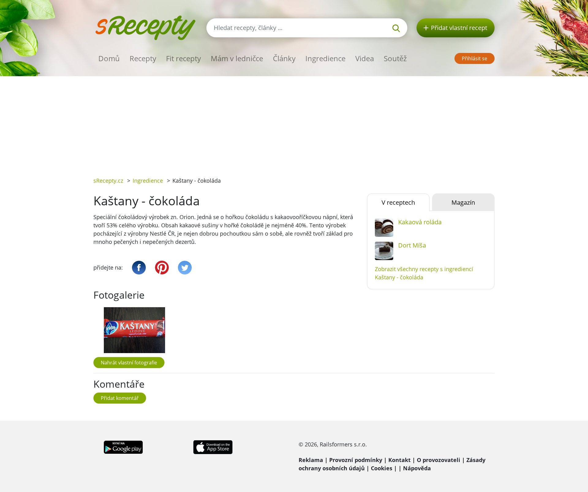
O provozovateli (438, 460)
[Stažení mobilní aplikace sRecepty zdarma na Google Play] (123, 446)
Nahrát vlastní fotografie (129, 362)
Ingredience (325, 58)
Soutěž (395, 58)
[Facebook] (139, 267)
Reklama (311, 460)
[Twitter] (185, 267)
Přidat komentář (120, 398)
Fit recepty (183, 58)
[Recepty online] (145, 27)
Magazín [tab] (463, 202)
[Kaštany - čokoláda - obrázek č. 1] (134, 330)
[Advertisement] (294, 122)
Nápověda (417, 468)
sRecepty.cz (108, 180)
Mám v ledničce (237, 58)
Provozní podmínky (355, 460)
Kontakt (399, 460)
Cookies (381, 468)
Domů (109, 58)
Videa (364, 58)
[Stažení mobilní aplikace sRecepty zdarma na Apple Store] (212, 446)
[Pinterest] (162, 267)
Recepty (143, 58)
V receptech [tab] (398, 202)
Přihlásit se (474, 58)
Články (284, 58)
